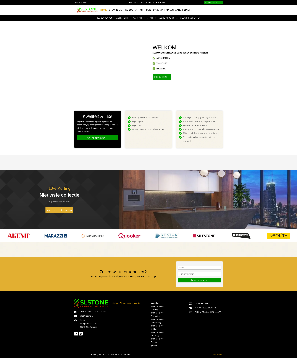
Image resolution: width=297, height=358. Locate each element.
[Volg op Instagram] (81, 333)
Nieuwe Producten (190, 18)
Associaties (218, 354)
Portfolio (145, 9)
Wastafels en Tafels (144, 18)
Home (103, 9)
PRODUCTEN (160, 77)
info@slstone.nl (86, 316)
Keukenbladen (105, 18)
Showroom (116, 9)
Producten (130, 9)
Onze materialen (163, 9)
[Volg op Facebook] (76, 333)
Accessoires (123, 18)
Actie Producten (169, 18)
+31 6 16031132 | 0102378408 (93, 311)
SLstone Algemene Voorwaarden (127, 303)
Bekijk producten (58, 210)
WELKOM (164, 47)
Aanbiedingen (183, 9)
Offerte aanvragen (212, 2)
